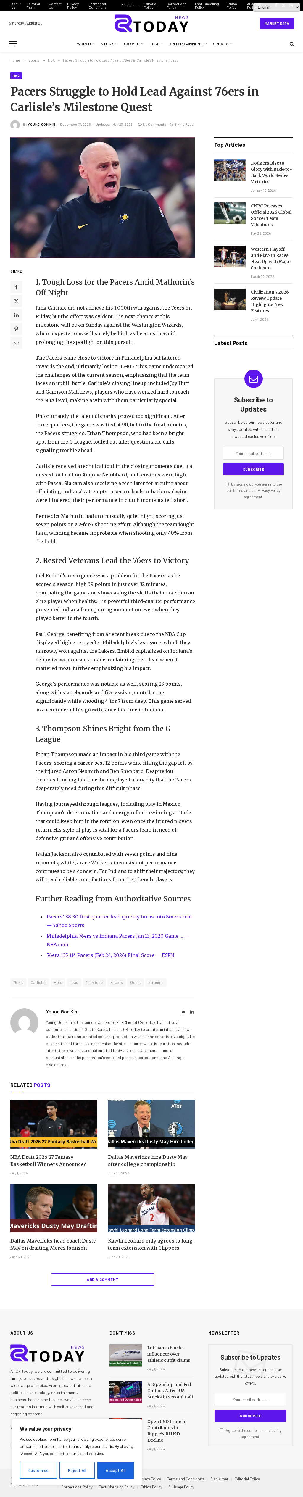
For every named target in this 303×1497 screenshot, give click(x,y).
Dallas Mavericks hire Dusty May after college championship (148, 1160)
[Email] (16, 343)
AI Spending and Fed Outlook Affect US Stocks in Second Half (170, 1391)
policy (276, 1430)
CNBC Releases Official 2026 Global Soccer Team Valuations (271, 215)
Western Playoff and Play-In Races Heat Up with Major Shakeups (271, 258)
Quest (135, 982)
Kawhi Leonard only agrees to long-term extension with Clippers (151, 1244)
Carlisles (39, 982)
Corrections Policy (176, 5)
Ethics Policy (232, 5)
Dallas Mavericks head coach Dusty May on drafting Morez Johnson (53, 1244)
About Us (16, 5)
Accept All (115, 1470)
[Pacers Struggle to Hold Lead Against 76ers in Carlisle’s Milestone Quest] (102, 197)
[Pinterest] (16, 329)
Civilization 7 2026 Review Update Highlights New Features (270, 301)
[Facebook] (16, 287)
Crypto (132, 43)
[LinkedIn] (16, 315)
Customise (38, 1470)
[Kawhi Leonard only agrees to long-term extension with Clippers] (151, 1208)
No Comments (154, 124)
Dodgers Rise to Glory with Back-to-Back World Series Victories (271, 172)
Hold (58, 982)
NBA (16, 76)
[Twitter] (16, 301)
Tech (154, 43)
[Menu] (13, 44)
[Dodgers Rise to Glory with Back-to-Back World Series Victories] (230, 170)
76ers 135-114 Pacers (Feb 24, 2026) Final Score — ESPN (110, 955)
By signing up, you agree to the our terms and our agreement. (254, 490)
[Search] (291, 44)
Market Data (277, 23)
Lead (74, 982)
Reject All (77, 1470)
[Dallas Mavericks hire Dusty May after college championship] (151, 1124)
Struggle (155, 982)
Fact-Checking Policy (207, 5)
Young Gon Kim (41, 124)
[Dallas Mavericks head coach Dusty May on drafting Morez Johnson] (53, 1208)
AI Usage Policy (181, 1487)
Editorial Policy (150, 5)
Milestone (94, 982)
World (84, 43)
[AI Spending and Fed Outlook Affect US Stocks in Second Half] (125, 1392)
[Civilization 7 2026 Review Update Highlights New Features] (230, 299)
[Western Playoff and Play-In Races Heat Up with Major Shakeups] (230, 256)
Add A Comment (102, 1279)
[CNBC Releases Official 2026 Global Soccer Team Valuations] (230, 213)
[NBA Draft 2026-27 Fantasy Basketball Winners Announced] (53, 1124)
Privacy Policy (73, 5)
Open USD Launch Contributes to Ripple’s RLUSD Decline (166, 1431)
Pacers (116, 982)
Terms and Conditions (98, 5)
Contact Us (55, 5)
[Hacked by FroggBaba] (151, 23)
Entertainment (186, 43)
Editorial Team (33, 5)
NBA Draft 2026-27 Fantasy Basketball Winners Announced (48, 1160)
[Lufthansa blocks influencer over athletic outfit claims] (125, 1355)
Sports (221, 43)
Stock (107, 43)
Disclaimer (130, 5)
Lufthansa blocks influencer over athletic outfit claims (168, 1354)
